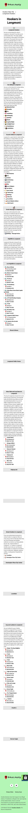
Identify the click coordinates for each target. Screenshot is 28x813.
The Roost (9, 278)
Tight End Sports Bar (12, 671)
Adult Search (10, 203)
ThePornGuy (10, 192)
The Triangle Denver (12, 693)
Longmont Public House (12, 315)
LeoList (8, 182)
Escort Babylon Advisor (12, 201)
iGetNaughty (10, 115)
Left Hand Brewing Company (14, 297)
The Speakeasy (10, 284)
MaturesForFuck (11, 107)
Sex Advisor (9, 188)
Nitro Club (9, 460)
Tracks (8, 654)
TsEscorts (9, 196)
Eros (8, 175)
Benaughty (9, 109)
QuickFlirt (9, 117)
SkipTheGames (10, 173)
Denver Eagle (10, 689)
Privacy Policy (9, 792)
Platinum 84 (10, 455)
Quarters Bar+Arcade (12, 321)
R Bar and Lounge (11, 683)
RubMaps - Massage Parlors (13, 233)
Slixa (8, 184)
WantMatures (10, 126)
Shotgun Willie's (11, 443)
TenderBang (9, 113)
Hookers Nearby (16, 807)
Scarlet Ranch (10, 437)
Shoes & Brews (10, 267)
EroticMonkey (10, 179)
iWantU (8, 119)
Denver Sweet (10, 677)
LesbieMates (10, 128)
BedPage (9, 194)
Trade (8, 659)
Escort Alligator (10, 186)
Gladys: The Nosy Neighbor (13, 648)
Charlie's (9, 698)
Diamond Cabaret (11, 449)
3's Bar (8, 303)
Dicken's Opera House (12, 272)
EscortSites (10, 198)
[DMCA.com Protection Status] (24, 778)
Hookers (9, 177)
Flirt (8, 111)
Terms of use (18, 792)
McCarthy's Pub (10, 309)
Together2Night (10, 121)
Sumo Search (10, 190)
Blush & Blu (9, 665)
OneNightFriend (10, 124)
